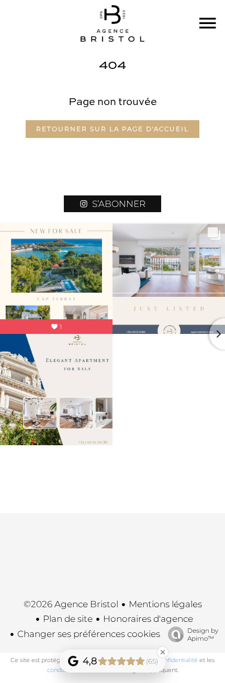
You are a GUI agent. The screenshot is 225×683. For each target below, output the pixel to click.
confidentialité (178, 660)
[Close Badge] (163, 652)
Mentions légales (165, 604)
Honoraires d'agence (148, 618)
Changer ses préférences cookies (88, 634)
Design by (202, 634)
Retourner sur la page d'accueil (112, 129)
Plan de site (68, 618)
